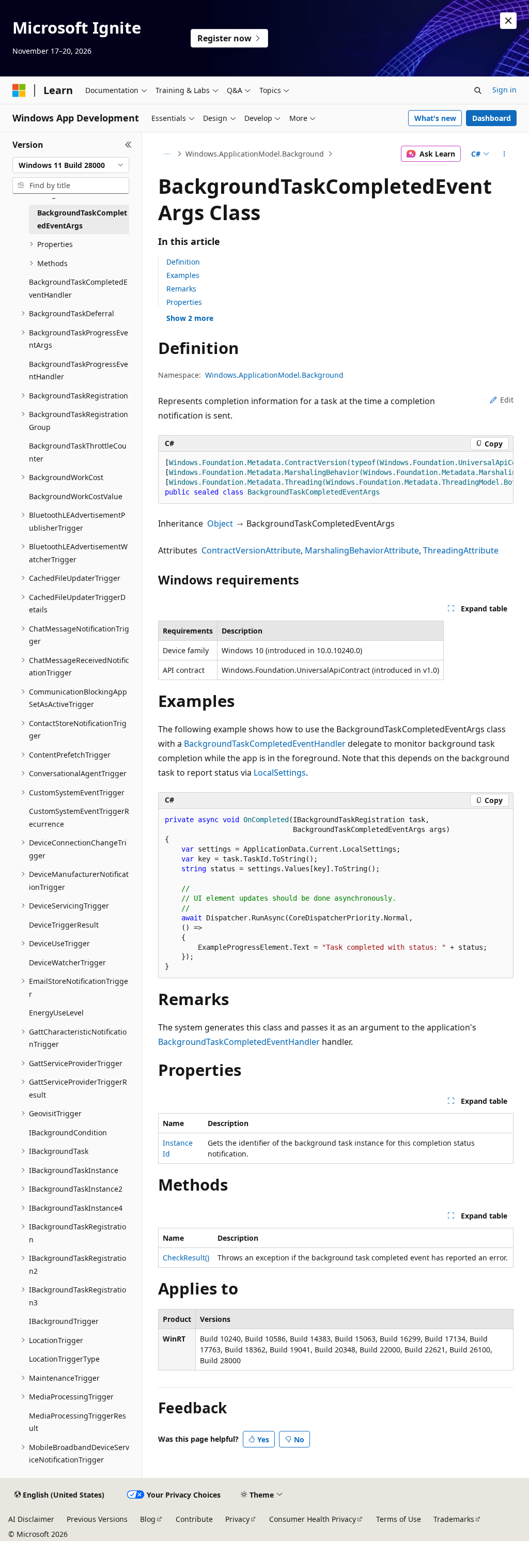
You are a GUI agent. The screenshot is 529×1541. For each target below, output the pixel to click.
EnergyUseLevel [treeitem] (56, 1013)
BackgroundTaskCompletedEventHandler (265, 743)
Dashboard (491, 118)
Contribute (194, 1519)
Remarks (181, 289)
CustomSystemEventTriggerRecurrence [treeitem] (79, 817)
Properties (184, 302)
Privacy (237, 1519)
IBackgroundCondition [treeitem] (68, 1132)
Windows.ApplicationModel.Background (254, 154)
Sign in (504, 90)
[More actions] (504, 154)
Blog (147, 1519)
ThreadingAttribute (461, 550)
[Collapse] (128, 144)
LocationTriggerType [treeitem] (64, 1359)
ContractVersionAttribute (251, 550)
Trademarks (453, 1519)
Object (220, 523)
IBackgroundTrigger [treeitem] (64, 1321)
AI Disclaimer (31, 1519)
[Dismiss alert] (508, 20)
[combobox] (70, 165)
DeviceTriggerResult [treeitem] (64, 925)
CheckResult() (186, 1257)
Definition (183, 262)
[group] (336, 478)
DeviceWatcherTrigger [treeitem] (67, 962)
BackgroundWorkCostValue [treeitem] (75, 496)
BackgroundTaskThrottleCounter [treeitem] (78, 452)
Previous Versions (97, 1519)
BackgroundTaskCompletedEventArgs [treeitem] (82, 219)
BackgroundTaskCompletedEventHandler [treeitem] (78, 288)
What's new (435, 118)
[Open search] (478, 90)
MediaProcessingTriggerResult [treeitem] (77, 1422)
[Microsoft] (19, 90)
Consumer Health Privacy (312, 1519)
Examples (182, 275)
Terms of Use (398, 1519)
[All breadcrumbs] (167, 154)
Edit (507, 400)
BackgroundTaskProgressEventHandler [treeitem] (78, 370)
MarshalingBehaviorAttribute (362, 550)
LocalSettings (280, 772)
